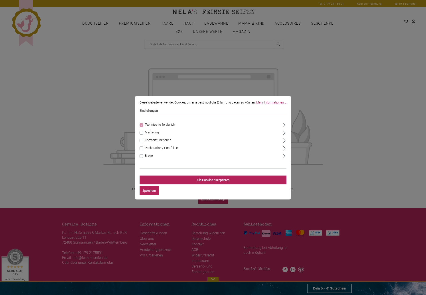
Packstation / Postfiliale (161, 148)
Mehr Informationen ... (271, 102)
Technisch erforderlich (160, 124)
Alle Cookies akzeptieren (213, 180)
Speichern (149, 190)
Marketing (152, 132)
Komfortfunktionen (158, 140)
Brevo (149, 155)
